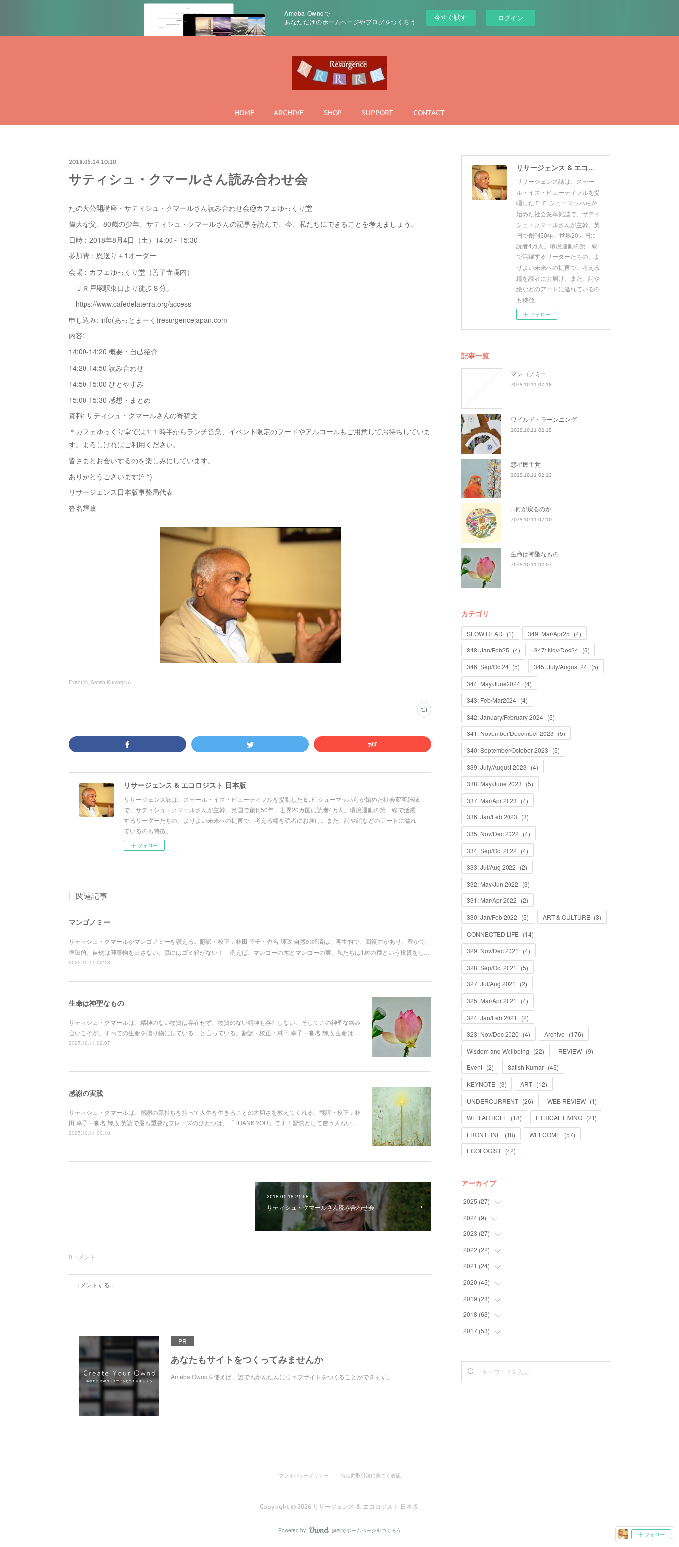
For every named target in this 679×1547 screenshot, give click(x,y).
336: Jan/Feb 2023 (498, 817)
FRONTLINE (491, 1134)
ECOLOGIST (491, 1150)
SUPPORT (377, 112)
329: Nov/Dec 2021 (498, 950)
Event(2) (78, 682)
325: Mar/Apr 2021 (497, 1000)
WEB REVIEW (572, 1101)
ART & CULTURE (572, 917)
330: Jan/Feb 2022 (498, 917)
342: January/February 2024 (511, 717)
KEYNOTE (487, 1084)
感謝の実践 (86, 1093)
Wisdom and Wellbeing (505, 1051)
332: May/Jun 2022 (498, 884)
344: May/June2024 (499, 683)
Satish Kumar (533, 1067)
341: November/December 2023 (516, 733)
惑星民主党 (526, 464)
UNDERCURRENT (500, 1101)
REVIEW (575, 1051)
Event (480, 1067)
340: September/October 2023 (513, 750)
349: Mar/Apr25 (554, 633)
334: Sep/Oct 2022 (497, 850)
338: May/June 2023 (500, 783)
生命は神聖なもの (96, 1003)
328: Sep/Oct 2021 (497, 967)
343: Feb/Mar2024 (497, 700)
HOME (244, 112)
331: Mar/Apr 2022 (497, 900)
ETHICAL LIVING (566, 1117)
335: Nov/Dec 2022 (498, 833)
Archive (563, 1034)
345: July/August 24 (566, 666)
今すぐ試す (450, 17)
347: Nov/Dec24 (562, 650)
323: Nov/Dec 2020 (498, 1034)
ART (533, 1084)
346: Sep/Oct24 (493, 666)
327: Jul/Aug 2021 (497, 983)
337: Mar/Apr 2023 (497, 800)
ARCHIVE (289, 112)
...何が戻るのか (531, 508)
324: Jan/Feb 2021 (498, 1017)
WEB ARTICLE (494, 1117)
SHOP (333, 112)
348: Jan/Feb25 (493, 650)
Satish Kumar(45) (111, 682)
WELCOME (552, 1134)
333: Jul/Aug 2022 (497, 867)
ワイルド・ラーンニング (544, 419)
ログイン (510, 17)
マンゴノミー (89, 922)
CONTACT (429, 112)
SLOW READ (490, 633)
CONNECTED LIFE (500, 934)
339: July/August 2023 (502, 767)
